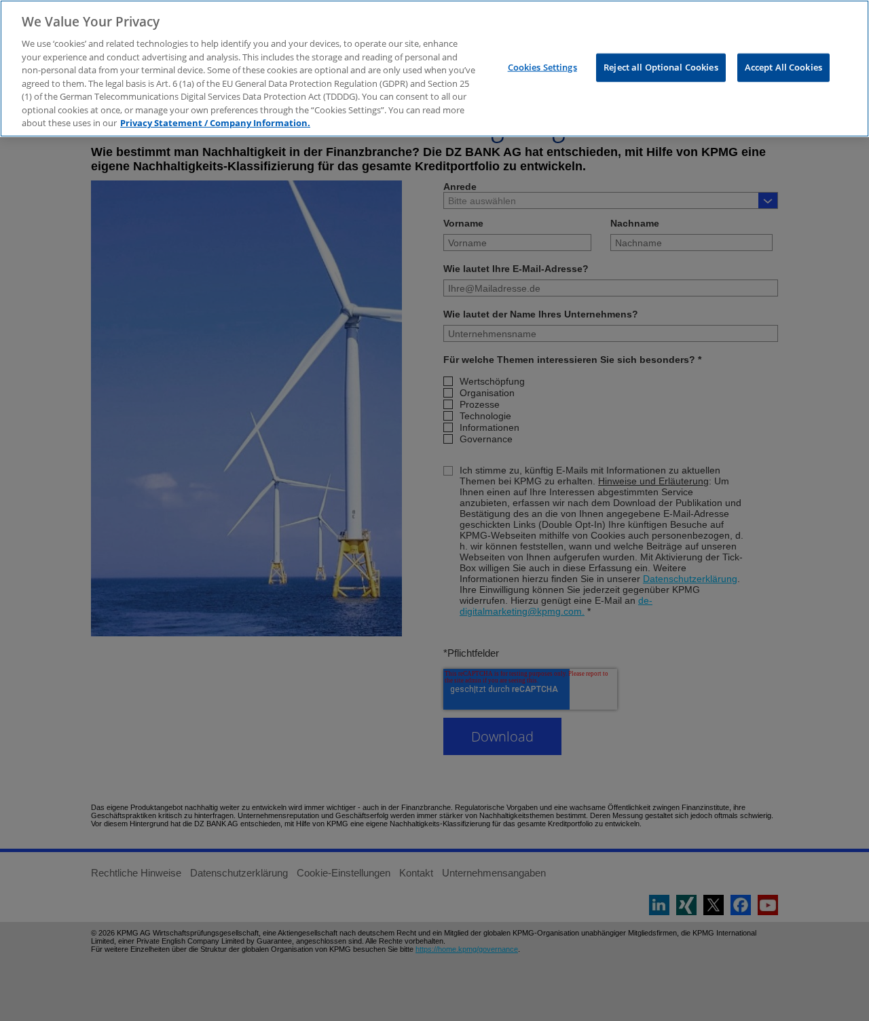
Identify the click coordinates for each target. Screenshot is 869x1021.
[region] (434, 68)
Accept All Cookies (783, 66)
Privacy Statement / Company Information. (215, 123)
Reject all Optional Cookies (661, 66)
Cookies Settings (542, 66)
